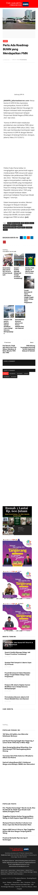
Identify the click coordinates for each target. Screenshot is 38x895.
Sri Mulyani (29, 227)
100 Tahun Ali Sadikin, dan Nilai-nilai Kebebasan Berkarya (15, 735)
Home (4, 882)
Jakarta (31, 223)
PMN (19, 227)
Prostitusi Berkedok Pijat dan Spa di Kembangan (15, 839)
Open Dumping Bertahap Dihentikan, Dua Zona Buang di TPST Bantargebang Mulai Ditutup (17, 749)
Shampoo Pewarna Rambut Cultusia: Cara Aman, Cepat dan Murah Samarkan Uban (17, 824)
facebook (12, 373)
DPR (22, 223)
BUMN (5, 41)
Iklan (22, 882)
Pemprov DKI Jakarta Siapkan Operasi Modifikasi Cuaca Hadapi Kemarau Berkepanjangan (8, 326)
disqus (6, 373)
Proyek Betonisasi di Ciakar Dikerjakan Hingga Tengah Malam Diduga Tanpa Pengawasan (29, 296)
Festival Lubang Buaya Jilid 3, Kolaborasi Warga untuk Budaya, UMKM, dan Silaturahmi (19, 763)
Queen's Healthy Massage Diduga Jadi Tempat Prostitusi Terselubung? (18, 273)
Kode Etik (18, 886)
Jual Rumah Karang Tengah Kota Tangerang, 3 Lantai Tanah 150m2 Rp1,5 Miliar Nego (18, 742)
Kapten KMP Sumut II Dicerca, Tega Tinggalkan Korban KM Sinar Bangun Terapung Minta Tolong (19, 831)
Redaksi (9, 882)
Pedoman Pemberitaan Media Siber (20, 884)
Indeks (26, 223)
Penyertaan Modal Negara (10, 227)
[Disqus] (19, 402)
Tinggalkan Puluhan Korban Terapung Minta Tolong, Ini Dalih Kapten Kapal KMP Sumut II (18, 817)
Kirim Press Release (27, 886)
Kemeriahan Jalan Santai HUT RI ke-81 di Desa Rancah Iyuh (7, 271)
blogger (19, 373)
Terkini (5, 229)
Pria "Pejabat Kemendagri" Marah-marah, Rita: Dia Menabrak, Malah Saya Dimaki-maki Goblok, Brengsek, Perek (19, 809)
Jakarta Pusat (7, 225)
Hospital (19, 889)
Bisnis (35, 886)
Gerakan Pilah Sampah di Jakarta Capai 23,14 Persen (29, 270)
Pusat (23, 227)
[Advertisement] (19, 151)
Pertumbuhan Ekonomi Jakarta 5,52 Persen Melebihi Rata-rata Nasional (19, 324)
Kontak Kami (16, 882)
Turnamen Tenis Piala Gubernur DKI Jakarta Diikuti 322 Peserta (18, 757)
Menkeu (20, 225)
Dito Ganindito (16, 223)
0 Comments (23, 59)
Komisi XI (14, 225)
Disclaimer (28, 882)
